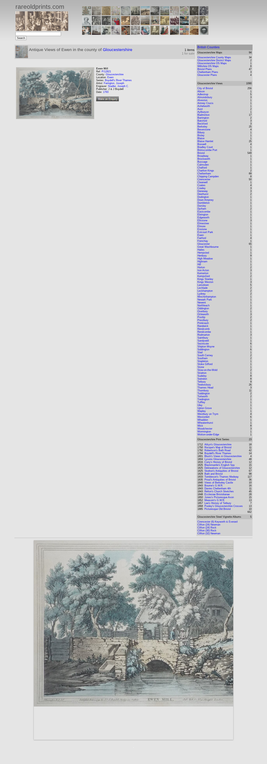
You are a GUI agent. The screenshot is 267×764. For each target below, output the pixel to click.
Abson (201, 91)
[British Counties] (86, 14)
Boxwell (201, 144)
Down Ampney (205, 199)
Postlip (201, 317)
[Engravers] (86, 24)
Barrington (203, 117)
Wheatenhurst (205, 422)
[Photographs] (174, 24)
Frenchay (202, 240)
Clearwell (202, 182)
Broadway (203, 155)
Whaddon (202, 419)
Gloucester (203, 243)
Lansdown (203, 284)
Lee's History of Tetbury (217, 503)
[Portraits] (135, 24)
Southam (202, 358)
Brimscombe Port (207, 150)
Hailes (200, 249)
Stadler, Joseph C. (118, 86)
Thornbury (203, 390)
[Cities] (145, 14)
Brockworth (203, 158)
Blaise (200, 138)
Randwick (202, 326)
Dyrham (201, 208)
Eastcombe (203, 211)
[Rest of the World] (125, 14)
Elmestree (203, 223)
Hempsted (203, 252)
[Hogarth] (106, 24)
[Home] (41, 29)
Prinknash (203, 323)
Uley (199, 405)
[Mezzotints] (203, 24)
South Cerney (205, 355)
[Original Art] (164, 24)
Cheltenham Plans (207, 72)
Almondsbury (204, 97)
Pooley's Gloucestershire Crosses (223, 506)
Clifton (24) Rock (206, 527)
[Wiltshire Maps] (174, 14)
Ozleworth (203, 314)
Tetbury (201, 381)
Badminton (203, 114)
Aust (200, 109)
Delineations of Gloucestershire (222, 467)
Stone (200, 367)
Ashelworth (203, 106)
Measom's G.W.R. (214, 500)
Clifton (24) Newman (208, 524)
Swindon (202, 378)
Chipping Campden (208, 176)
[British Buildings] (135, 14)
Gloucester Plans (207, 75)
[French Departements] (184, 14)
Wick (200, 425)
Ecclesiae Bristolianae (217, 494)
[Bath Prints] (155, 14)
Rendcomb (203, 328)
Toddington (203, 393)
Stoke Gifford (204, 364)
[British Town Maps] (115, 14)
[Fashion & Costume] (164, 33)
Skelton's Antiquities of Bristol (221, 470)
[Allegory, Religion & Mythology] (135, 33)
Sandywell (203, 340)
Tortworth (202, 396)
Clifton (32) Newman (208, 533)
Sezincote (203, 343)
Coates (201, 185)
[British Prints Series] (96, 14)
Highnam (202, 261)
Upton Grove (204, 408)
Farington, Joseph (114, 83)
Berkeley (202, 126)
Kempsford (203, 276)
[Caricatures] (115, 24)
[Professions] (145, 33)
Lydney (201, 293)
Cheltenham (204, 173)
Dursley (201, 205)
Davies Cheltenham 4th (217, 488)
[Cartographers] (203, 14)
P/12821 (106, 71)
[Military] (174, 33)
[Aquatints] (96, 33)
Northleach (203, 305)
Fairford (201, 238)
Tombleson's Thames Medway (221, 476)
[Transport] (155, 24)
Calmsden (203, 164)
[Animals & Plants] (125, 24)
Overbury (202, 311)
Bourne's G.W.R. (213, 485)
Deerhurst (202, 194)
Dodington (203, 196)
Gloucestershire (117, 49)
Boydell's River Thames (118, 80)
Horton (201, 267)
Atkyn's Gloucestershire (217, 444)
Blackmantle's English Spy (219, 465)
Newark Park (204, 299)
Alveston (202, 100)
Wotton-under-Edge (208, 434)
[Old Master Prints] (194, 24)
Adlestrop (202, 94)
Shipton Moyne (205, 346)
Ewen (110, 77)
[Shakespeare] (155, 33)
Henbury (202, 255)
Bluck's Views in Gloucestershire (223, 456)
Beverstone (203, 129)
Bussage (202, 161)
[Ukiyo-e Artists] (125, 33)
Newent (201, 302)
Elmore (201, 226)
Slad (199, 352)
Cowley (201, 188)
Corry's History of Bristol (218, 462)
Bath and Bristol (213, 473)
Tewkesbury (204, 384)
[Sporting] (145, 24)
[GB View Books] (184, 33)
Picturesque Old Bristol (217, 509)
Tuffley (201, 402)
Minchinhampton (206, 296)
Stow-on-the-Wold (207, 370)
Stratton (201, 372)
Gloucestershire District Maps (214, 60)
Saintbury (202, 337)
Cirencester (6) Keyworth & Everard (217, 521)
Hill (199, 264)
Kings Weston (205, 282)
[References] (194, 33)
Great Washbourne (208, 246)
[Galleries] (184, 24)
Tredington (203, 399)
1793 (105, 92)
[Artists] (194, 14)
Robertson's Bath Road (217, 450)
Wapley (201, 411)
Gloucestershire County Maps (214, 57)
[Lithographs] (106, 33)
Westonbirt (203, 416)
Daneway (202, 191)
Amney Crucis (205, 103)
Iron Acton (203, 270)
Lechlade (202, 287)
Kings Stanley (205, 279)
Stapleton (202, 361)
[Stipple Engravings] (86, 33)
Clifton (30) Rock (206, 530)
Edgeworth (203, 217)
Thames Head (205, 387)
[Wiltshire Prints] (164, 14)
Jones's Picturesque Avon (219, 497)
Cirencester (203, 179)
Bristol (201, 153)
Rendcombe (204, 331)
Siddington (203, 349)
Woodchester (204, 428)
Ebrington (202, 214)
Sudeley (202, 375)
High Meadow (205, 258)
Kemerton (202, 273)
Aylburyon (203, 111)
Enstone (202, 229)
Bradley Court (205, 147)
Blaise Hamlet (205, 141)
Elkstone (202, 220)
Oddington (203, 308)
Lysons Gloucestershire (217, 459)
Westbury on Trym (207, 413)
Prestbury (202, 320)
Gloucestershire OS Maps (212, 63)
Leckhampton (205, 290)
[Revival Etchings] (115, 33)
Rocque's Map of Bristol (217, 447)
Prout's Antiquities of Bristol (220, 479)
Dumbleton (203, 202)
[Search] (203, 33)
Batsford (202, 120)
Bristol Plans (204, 69)
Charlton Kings (205, 170)
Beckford (202, 123)
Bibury (201, 132)
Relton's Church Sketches (219, 491)
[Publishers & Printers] (96, 24)
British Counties (208, 47)
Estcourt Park (205, 232)
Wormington (204, 431)
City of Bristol (205, 88)
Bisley (200, 135)
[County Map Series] (106, 14)
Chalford (202, 167)
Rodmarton (203, 334)
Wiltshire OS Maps (208, 66)
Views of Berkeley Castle (218, 482)
